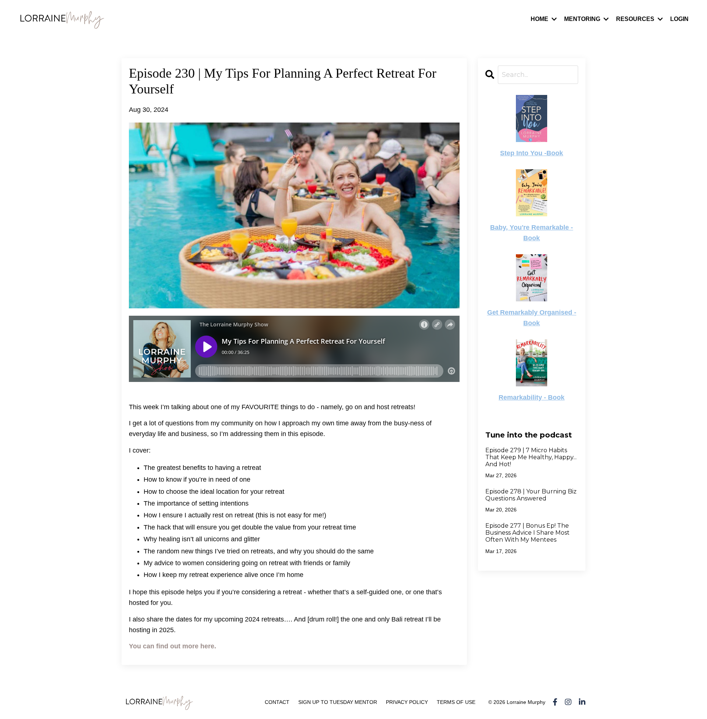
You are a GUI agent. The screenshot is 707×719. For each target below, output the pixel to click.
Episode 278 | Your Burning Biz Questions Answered (531, 495)
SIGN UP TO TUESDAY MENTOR (337, 702)
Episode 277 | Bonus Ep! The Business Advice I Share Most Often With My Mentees (527, 532)
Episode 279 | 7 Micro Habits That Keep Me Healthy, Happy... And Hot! (531, 457)
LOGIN (679, 19)
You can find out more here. (172, 646)
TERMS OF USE (456, 702)
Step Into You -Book (531, 153)
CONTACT (277, 702)
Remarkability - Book (531, 397)
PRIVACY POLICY (407, 702)
